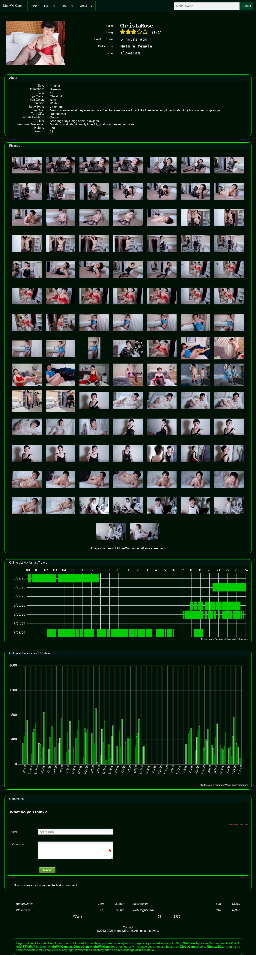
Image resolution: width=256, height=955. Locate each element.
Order (64, 6)
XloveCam (23, 910)
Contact (128, 927)
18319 (236, 903)
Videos (83, 6)
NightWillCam (12, 5)
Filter (46, 6)
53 (159, 916)
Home (34, 6)
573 (101, 910)
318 (218, 910)
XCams (78, 916)
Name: (14, 831)
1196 (101, 903)
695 (218, 903)
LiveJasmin (140, 903)
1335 (177, 916)
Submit (47, 870)
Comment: (17, 844)
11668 (119, 910)
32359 (119, 903)
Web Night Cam (143, 910)
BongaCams (24, 903)
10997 (236, 910)
